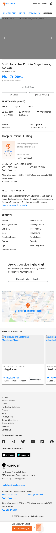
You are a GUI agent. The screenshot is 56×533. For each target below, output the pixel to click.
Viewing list (36, 379)
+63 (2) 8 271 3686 (35, 495)
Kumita (5, 397)
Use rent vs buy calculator (28, 279)
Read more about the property (14, 205)
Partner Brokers (8, 400)
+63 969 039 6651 (9, 498)
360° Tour (29, 87)
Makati (22, 13)
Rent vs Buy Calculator (11, 407)
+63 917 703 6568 (9, 495)
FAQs (4, 413)
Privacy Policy (7, 417)
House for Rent (9, 13)
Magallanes (34, 13)
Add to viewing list (22, 528)
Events (5, 404)
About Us (6, 427)
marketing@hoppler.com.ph (13, 485)
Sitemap (5, 410)
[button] (4, 38)
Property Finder (8, 423)
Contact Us (6, 430)
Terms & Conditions (10, 420)
